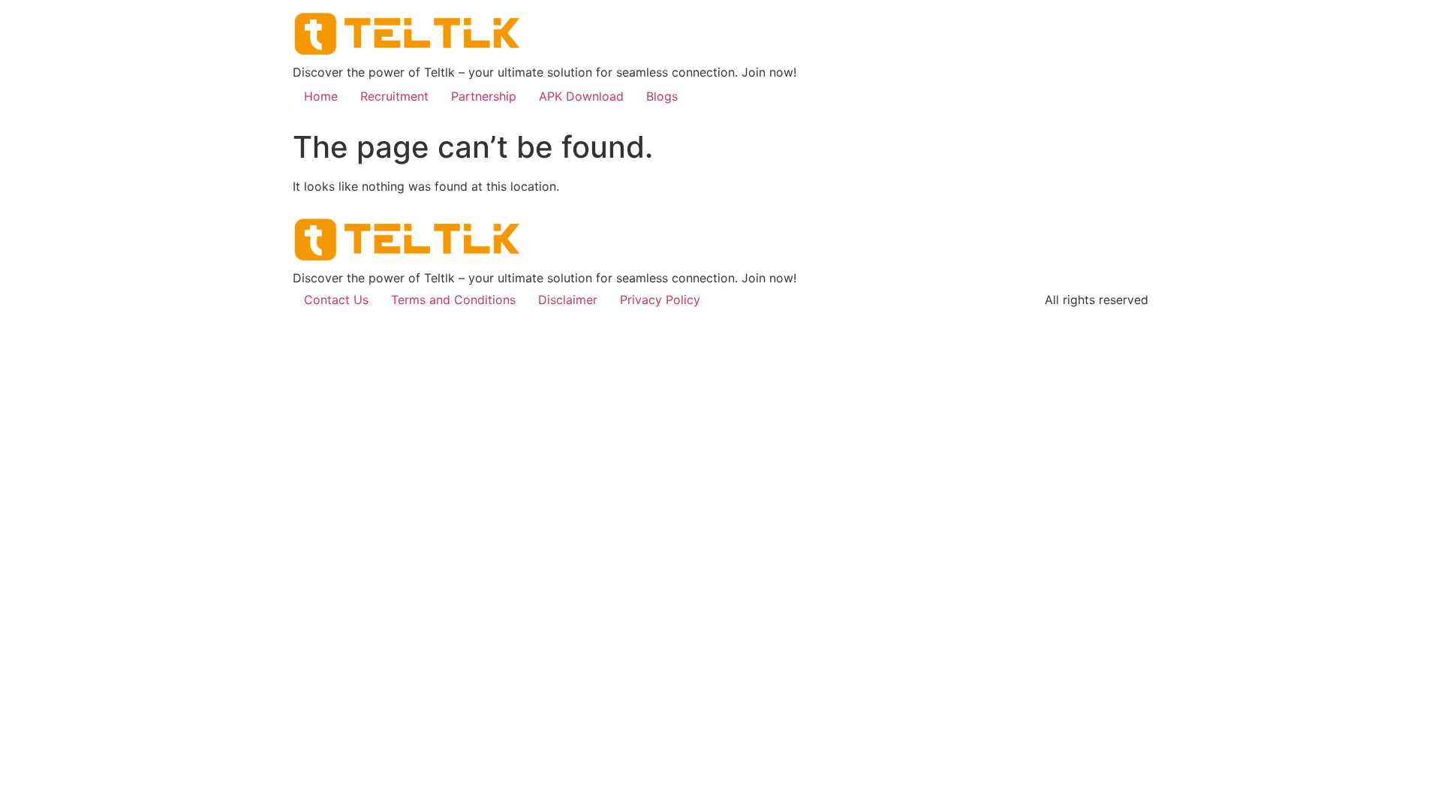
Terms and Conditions (453, 299)
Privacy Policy (660, 299)
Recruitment (394, 96)
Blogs (662, 96)
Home (321, 96)
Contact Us (336, 299)
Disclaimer (567, 299)
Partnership (483, 96)
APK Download (581, 96)
